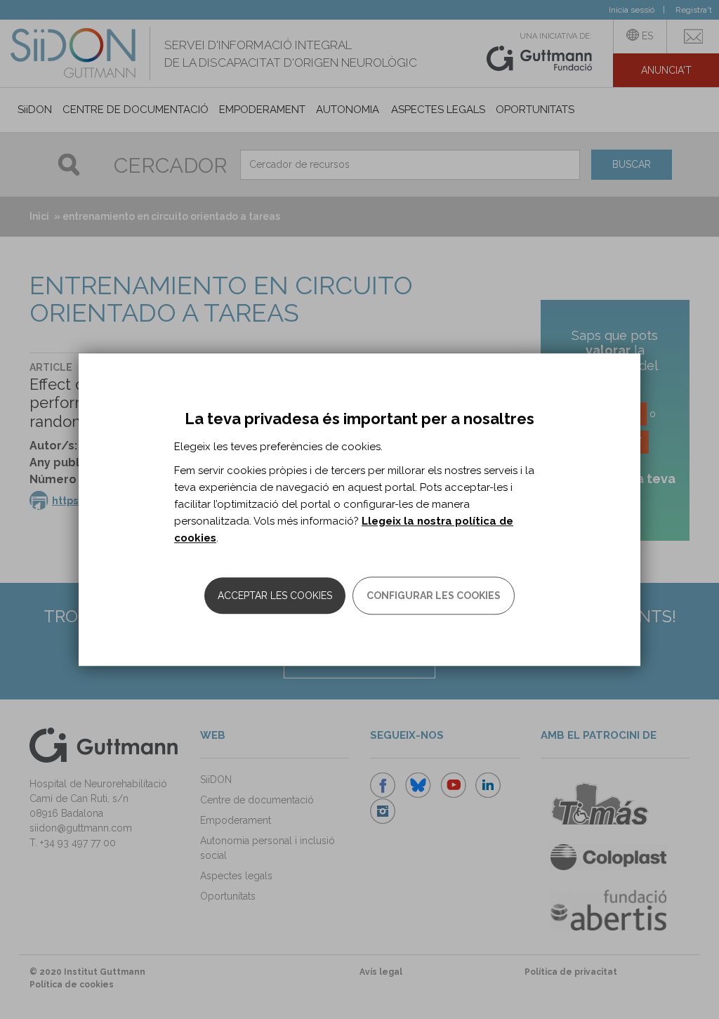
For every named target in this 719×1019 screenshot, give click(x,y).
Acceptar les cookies (275, 595)
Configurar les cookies (434, 595)
